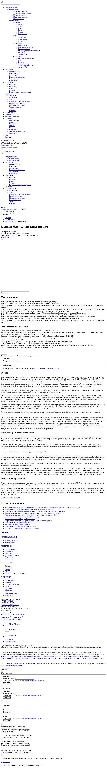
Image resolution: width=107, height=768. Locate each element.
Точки (11, 99)
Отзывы (8, 114)
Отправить (6, 682)
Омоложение (13, 79)
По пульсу (13, 86)
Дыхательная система (25, 47)
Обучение (8, 94)
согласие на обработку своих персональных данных (40, 368)
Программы (9, 69)
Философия (13, 97)
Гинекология (22, 45)
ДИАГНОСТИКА (7, 562)
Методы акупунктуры (17, 105)
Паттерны (16, 22)
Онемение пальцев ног (26, 58)
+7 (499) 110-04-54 (7, 140)
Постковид (21, 52)
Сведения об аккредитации (10, 498)
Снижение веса (14, 71)
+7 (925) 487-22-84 (7, 601)
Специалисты (10, 112)
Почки (20, 30)
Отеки (20, 60)
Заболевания (17, 43)
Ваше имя (6, 359)
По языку (12, 84)
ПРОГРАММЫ (6, 546)
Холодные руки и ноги (26, 66)
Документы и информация (18, 131)
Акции (11, 122)
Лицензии (12, 133)
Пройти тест (5, 762)
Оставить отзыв (10, 641)
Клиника (12, 635)
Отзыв (5, 716)
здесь (102, 658)
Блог (6, 135)
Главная (8, 218)
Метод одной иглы (20, 11)
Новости (12, 124)
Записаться (5, 237)
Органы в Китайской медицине (20, 101)
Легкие (20, 26)
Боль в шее (21, 41)
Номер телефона (8, 361)
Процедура (6, 712)
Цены (11, 127)
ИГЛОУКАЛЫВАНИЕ (9, 537)
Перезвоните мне (11, 594)
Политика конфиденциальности (53, 656)
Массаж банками (19, 15)
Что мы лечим (14, 21)
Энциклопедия (10, 96)
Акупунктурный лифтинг (22, 13)
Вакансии (12, 129)
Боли (15, 36)
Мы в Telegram (14, 624)
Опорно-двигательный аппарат (29, 51)
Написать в (5, 618)
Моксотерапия (18, 19)
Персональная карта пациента (20, 92)
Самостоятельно (15, 107)
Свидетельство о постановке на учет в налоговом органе (21, 658)
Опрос (11, 88)
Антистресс (13, 75)
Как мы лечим (14, 9)
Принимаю (5, 669)
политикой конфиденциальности (33, 681)
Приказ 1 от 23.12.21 (91, 656)
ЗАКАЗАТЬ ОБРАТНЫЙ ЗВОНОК (13, 614)
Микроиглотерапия (20, 17)
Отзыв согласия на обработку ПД (30, 656)
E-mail (5, 708)
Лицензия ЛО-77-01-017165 (11, 619)
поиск (3, 207)
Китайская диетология (17, 103)
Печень (20, 28)
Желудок (21, 24)
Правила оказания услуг (74, 656)
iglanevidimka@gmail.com (10, 605)
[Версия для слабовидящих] (2, 149)
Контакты (8, 137)
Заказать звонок (6, 145)
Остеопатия (13, 73)
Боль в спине (22, 39)
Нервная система (24, 49)
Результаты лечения (12, 116)
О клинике (9, 118)
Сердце (20, 32)
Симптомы (17, 56)
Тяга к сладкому (23, 64)
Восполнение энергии (17, 77)
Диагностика (9, 82)
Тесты (11, 109)
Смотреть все (22, 34)
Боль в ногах (22, 37)
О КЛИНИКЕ (6, 577)
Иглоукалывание (11, 7)
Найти (23, 209)
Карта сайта (9, 595)
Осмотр (12, 90)
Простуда (21, 62)
